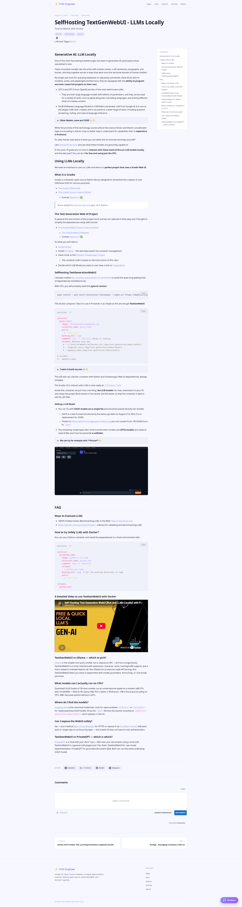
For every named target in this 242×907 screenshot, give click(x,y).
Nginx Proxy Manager (84, 726)
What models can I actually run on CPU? (173, 107)
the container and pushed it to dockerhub (91, 277)
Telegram (116, 768)
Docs (157, 4)
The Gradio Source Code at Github (74, 192)
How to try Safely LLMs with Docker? (172, 88)
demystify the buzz (68, 144)
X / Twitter (87, 768)
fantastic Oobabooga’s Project (90, 255)
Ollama (58, 662)
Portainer (69, 251)
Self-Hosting (69, 34)
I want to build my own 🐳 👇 (74, 369)
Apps (149, 4)
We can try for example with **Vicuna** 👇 (80, 440)
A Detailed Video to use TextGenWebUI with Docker (171, 94)
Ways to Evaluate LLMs (170, 83)
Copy (143, 293)
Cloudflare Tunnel (128, 726)
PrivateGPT (60, 742)
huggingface (119, 265)
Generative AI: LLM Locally (170, 56)
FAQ (161, 79)
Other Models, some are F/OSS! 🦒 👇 (77, 120)
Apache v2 (75, 197)
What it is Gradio (167, 63)
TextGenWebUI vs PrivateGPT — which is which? (172, 123)
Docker (80, 34)
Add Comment (180, 813)
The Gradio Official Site (69, 188)
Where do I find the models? (172, 112)
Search (165, 4)
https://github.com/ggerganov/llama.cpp (91, 421)
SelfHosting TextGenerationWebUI (169, 74)
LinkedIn (71, 768)
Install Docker (64, 247)
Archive (174, 4)
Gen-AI (58, 34)
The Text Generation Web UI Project (172, 68)
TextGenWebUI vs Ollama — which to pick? (172, 100)
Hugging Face (61, 707)
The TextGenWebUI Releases (75, 232)
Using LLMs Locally (167, 60)
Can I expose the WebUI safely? (170, 116)
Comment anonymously (163, 813)
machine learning (81, 205)
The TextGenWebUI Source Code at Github (78, 227)
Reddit (101, 768)
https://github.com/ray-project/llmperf (76, 525)
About (183, 4)
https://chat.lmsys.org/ (122, 521)
